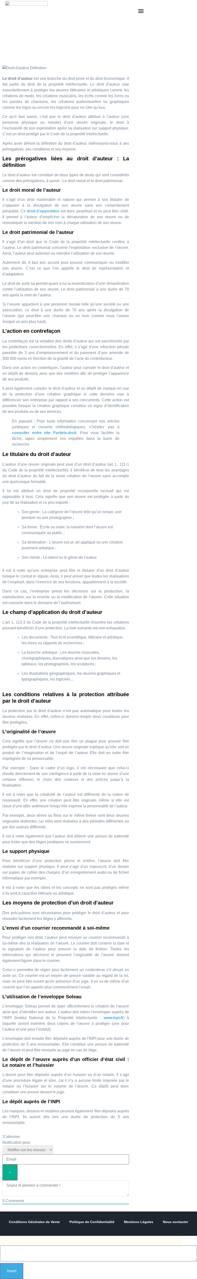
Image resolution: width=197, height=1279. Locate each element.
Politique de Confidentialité (91, 1222)
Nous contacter (175, 1222)
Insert (11, 1271)
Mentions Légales (138, 1222)
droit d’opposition (43, 211)
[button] (141, 10)
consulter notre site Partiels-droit (44, 433)
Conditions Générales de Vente (34, 1222)
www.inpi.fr (113, 1018)
